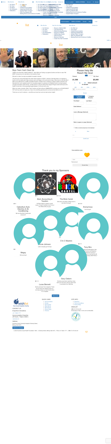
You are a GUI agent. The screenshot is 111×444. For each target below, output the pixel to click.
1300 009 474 (15, 319)
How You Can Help (52, 2)
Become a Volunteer (54, 15)
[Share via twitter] (65, 59)
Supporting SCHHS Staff (72, 9)
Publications (40, 10)
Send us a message (18, 327)
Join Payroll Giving (53, 6)
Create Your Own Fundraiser (56, 12)
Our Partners (41, 4)
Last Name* (89, 101)
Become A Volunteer (59, 37)
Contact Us (90, 2)
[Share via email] (66, 59)
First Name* (77, 101)
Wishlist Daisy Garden (54, 10)
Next (88, 131)
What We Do (67, 2)
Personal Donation (79, 96)
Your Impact (69, 6)
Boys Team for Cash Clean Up (72, 57)
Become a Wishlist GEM (55, 4)
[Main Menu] (0, 40)
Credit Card (86, 138)
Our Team (40, 6)
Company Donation (91, 96)
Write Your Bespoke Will (72, 10)
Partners (47, 310)
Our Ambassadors (42, 9)
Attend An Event (58, 35)
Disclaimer (76, 301)
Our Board (40, 7)
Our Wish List (69, 4)
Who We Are (39, 2)
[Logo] (19, 4)
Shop (90, 21)
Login (55, 17)
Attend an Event (53, 13)
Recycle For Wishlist (54, 9)
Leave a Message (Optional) (81, 112)
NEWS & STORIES (76, 21)
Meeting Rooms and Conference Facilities (76, 12)
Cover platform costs (77, 150)
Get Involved (48, 304)
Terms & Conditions (79, 303)
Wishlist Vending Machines (55, 7)
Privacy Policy (77, 304)
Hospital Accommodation (72, 7)
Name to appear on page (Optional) (83, 122)
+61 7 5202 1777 (16, 313)
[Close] (110, 40)
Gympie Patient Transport (72, 13)
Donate (96, 2)
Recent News (48, 309)
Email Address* (77, 106)
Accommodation (65, 21)
